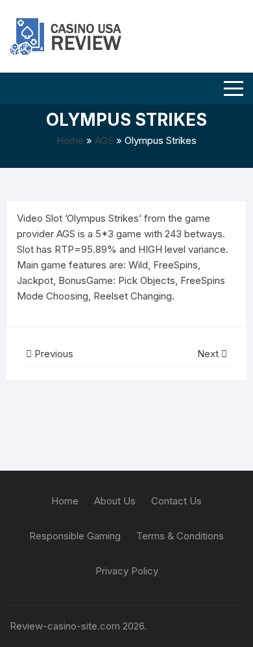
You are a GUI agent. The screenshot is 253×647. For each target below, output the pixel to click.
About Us (115, 501)
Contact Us (176, 501)
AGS (104, 140)
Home (70, 140)
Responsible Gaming (75, 536)
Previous (52, 353)
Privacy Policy (126, 571)
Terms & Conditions (180, 536)
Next (209, 353)
